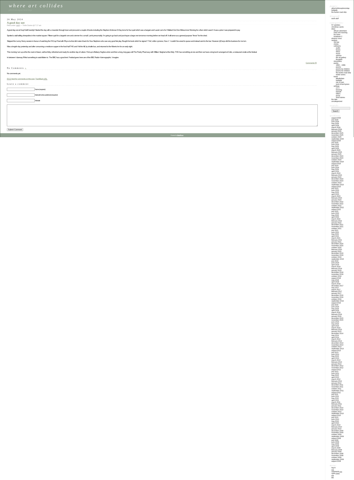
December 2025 (337, 133)
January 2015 (336, 331)
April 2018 (335, 282)
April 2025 (335, 148)
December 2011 (337, 385)
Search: (334, 105)
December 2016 (337, 295)
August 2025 (336, 141)
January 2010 (336, 429)
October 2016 (336, 299)
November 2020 (337, 246)
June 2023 (335, 190)
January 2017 (336, 293)
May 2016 (335, 309)
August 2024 (336, 164)
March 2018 (335, 284)
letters (338, 94)
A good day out (15, 22)
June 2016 (335, 307)
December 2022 (337, 202)
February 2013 (336, 362)
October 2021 (336, 228)
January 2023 (336, 200)
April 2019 (335, 265)
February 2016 (336, 314)
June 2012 (335, 374)
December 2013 (337, 343)
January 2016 (336, 316)
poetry (336, 63)
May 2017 (335, 288)
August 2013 (336, 351)
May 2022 (335, 215)
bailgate (339, 80)
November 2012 (337, 368)
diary (18, 25)
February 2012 (336, 381)
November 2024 (337, 158)
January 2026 (336, 131)
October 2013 (336, 347)
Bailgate (334, 10)
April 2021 (335, 236)
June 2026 (335, 122)
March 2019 (335, 267)
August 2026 (336, 118)
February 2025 (336, 152)
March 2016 (335, 312)
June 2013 (335, 354)
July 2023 (334, 188)
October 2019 (336, 257)
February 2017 (336, 291)
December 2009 (337, 431)
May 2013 (335, 356)
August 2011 (336, 393)
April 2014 (335, 337)
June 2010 (335, 419)
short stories (340, 97)
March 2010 (335, 425)
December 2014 (337, 333)
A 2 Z (337, 88)
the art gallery (341, 57)
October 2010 (336, 412)
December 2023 (337, 179)
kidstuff (338, 92)
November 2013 (337, 345)
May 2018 (335, 280)
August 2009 (336, 438)
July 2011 (334, 394)
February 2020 (336, 250)
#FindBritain (340, 78)
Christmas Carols (337, 27)
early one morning (340, 33)
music (338, 54)
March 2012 (335, 379)
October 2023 (336, 183)
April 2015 (335, 326)
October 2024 (336, 160)
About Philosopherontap (340, 8)
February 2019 (336, 269)
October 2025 (336, 137)
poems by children (343, 69)
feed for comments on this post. (21, 79)
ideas (338, 52)
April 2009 (335, 446)
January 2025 (336, 154)
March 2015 (335, 328)
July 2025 (334, 143)
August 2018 (336, 278)
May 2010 (335, 421)
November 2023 (337, 181)
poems (338, 67)
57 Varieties (335, 25)
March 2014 (335, 339)
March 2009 (335, 448)
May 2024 (335, 169)
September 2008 (337, 459)
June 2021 (335, 232)
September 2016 (337, 301)
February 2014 (336, 341)
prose (338, 96)
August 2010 (336, 415)
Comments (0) (311, 63)
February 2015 (336, 330)
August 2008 (336, 461)
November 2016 (337, 297)
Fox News (337, 35)
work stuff (335, 18)
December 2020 (337, 244)
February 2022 (336, 221)
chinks (336, 44)
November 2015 (337, 320)
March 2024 (335, 173)
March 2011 (335, 402)
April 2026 (335, 125)
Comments (336, 472)
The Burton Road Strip (339, 12)
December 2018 (337, 272)
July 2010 (334, 417)
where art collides (36, 5)
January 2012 (336, 383)
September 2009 (337, 436)
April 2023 (335, 194)
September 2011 (337, 391)
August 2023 (336, 187)
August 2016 (336, 303)
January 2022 (336, 223)
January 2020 (336, 251)
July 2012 (334, 372)
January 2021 (336, 242)
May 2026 (335, 124)
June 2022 (335, 213)
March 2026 (335, 127)
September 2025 (337, 139)
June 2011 (335, 396)
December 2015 (337, 318)
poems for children (343, 71)
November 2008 (337, 455)
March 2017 (335, 290)
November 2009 (337, 433)
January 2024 (336, 177)
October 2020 (336, 248)
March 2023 (335, 196)
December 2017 (337, 286)
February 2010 (336, 427)
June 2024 (335, 168)
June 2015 (335, 322)
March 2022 (335, 219)
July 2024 (334, 166)
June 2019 (335, 263)
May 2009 (335, 444)
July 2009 (334, 440)
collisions (337, 46)
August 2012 (336, 370)
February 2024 (336, 175)
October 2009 (336, 434)
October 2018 (336, 276)
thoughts (339, 59)
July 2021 (334, 230)
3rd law (336, 42)
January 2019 (336, 271)
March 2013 (335, 360)
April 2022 (335, 217)
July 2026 (334, 120)
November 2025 (337, 135)
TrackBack (41, 79)
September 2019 (337, 259)
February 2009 (336, 450)
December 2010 (337, 408)
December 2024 (337, 156)
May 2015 (335, 324)
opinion (339, 56)
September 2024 (337, 162)
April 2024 (335, 171)
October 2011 (336, 389)
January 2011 (336, 406)
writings (336, 86)
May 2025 (335, 147)
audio (338, 48)
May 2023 (335, 192)
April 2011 (335, 400)
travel (336, 77)
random (334, 40)
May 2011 (335, 398)
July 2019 (334, 261)
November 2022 (337, 204)
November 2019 (337, 255)
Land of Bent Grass (342, 84)
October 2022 (336, 206)
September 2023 (337, 185)
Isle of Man (340, 82)
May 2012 (335, 375)
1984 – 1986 (340, 65)
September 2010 (337, 413)
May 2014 (335, 335)
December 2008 (337, 454)
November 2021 (337, 227)
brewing (339, 90)
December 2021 (337, 225)
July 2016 (334, 305)
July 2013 (334, 353)
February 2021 (336, 240)
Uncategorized (336, 101)
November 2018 (337, 274)
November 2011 (337, 387)
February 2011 (336, 404)
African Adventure (340, 31)
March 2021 (335, 238)
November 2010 (337, 410)
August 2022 (336, 209)
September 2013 (337, 349)
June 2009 (335, 442)
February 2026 (336, 129)
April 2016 (335, 310)
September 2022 (337, 207)
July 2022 (334, 211)
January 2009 (336, 452)
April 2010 (335, 423)
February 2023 (336, 198)
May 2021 (335, 234)
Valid (335, 473)
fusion (338, 50)
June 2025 (335, 145)
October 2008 (336, 457)
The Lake (334, 99)
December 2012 (337, 366)
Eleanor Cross (336, 38)
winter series (340, 75)
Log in (333, 468)
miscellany (338, 61)
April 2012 (335, 377)
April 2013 (335, 358)
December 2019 (337, 253)
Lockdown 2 (338, 36)
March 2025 (335, 150)
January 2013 (336, 364)
